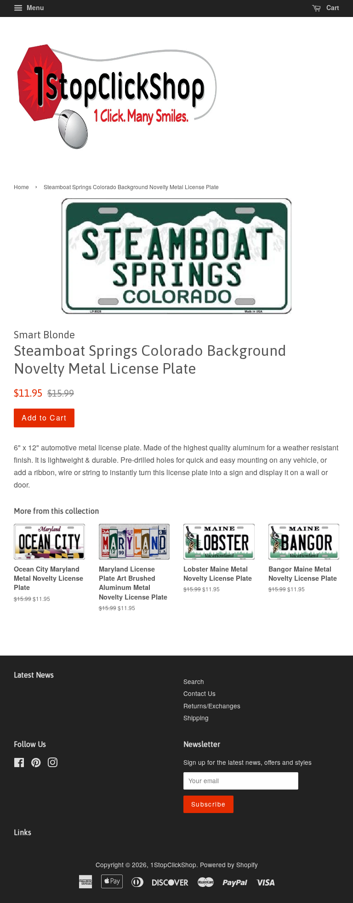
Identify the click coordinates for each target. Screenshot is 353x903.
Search (193, 681)
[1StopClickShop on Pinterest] (36, 763)
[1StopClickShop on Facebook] (19, 763)
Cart (332, 7)
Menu (34, 7)
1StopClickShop (173, 864)
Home (21, 187)
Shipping (196, 717)
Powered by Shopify (229, 864)
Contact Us (199, 693)
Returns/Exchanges (211, 705)
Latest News (34, 675)
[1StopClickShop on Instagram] (52, 763)
